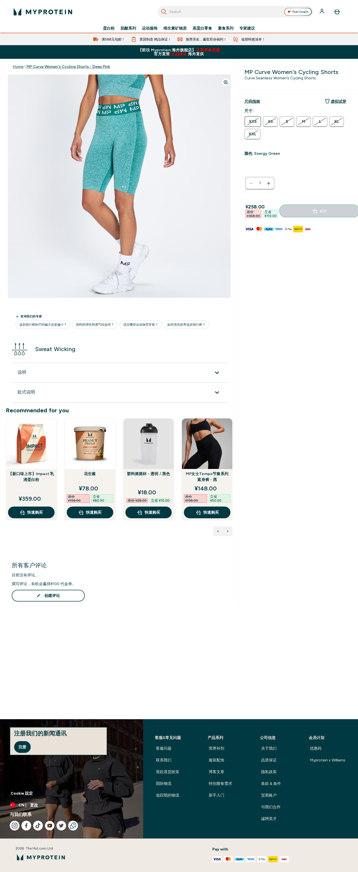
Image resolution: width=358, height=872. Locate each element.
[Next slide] (232, 480)
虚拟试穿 (338, 101)
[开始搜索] (163, 12)
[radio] (253, 121)
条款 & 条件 (271, 783)
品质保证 (269, 760)
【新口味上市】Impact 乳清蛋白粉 (31, 477)
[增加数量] (268, 183)
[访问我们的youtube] (50, 825)
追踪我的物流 (167, 795)
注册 (22, 747)
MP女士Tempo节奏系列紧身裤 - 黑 (207, 477)
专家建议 (247, 28)
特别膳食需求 (220, 783)
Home (18, 66)
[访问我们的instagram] (14, 825)
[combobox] (235, 12)
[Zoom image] (226, 82)
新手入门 (216, 795)
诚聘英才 (269, 819)
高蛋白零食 (202, 28)
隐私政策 (269, 772)
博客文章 (216, 772)
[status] (259, 183)
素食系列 (226, 28)
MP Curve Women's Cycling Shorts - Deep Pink (68, 66)
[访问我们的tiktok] (38, 825)
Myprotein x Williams (327, 760)
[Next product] (228, 531)
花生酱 (90, 474)
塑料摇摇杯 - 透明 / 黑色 (148, 474)
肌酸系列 (128, 28)
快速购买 (35, 512)
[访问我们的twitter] (61, 825)
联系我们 (163, 760)
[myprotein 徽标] (43, 11)
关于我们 (269, 748)
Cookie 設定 (22, 793)
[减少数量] (251, 183)
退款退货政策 (167, 772)
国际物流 (163, 783)
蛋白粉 (109, 28)
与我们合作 (271, 807)
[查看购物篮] (337, 11)
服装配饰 (216, 760)
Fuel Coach (300, 11)
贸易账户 (269, 795)
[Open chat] (73, 825)
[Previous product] (218, 531)
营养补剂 (216, 748)
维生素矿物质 (175, 28)
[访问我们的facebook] (26, 825)
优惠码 (315, 748)
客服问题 (163, 748)
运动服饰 (150, 28)
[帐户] (322, 11)
